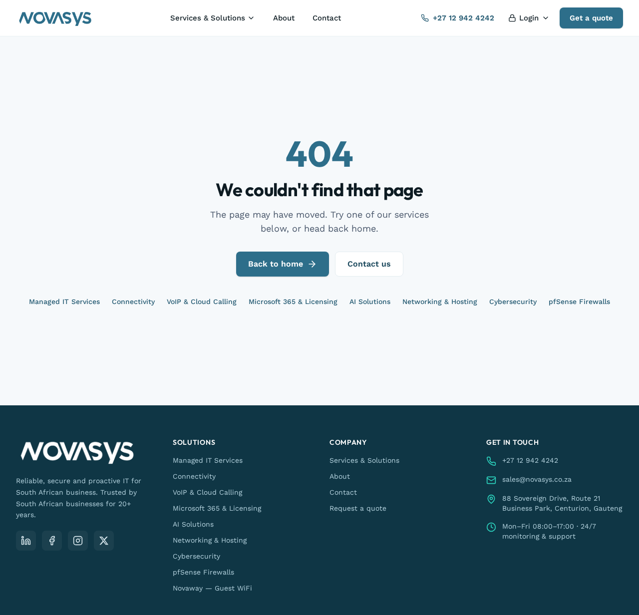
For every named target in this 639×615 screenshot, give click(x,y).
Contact (327, 17)
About (284, 17)
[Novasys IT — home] (55, 18)
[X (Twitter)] (104, 541)
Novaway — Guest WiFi (212, 588)
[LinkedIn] (26, 541)
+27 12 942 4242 (463, 17)
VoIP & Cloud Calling (202, 302)
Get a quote (591, 17)
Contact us (369, 264)
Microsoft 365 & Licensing (293, 302)
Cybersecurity (513, 302)
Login (529, 17)
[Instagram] (78, 541)
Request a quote (357, 508)
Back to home (275, 264)
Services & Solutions (207, 17)
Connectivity (133, 302)
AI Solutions (369, 302)
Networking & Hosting (439, 302)
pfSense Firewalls (579, 302)
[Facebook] (52, 541)
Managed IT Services (64, 302)
